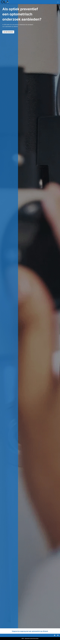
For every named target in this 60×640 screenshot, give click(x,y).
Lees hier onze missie (8, 31)
